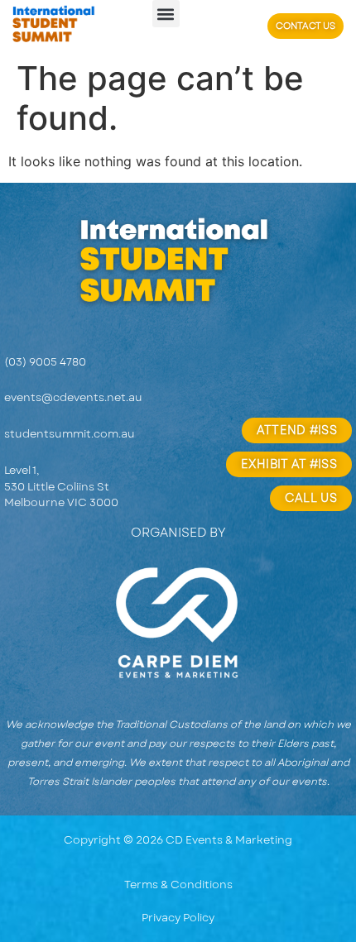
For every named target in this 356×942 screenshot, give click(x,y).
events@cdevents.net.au (73, 397)
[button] (166, 13)
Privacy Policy (178, 917)
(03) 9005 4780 (45, 362)
